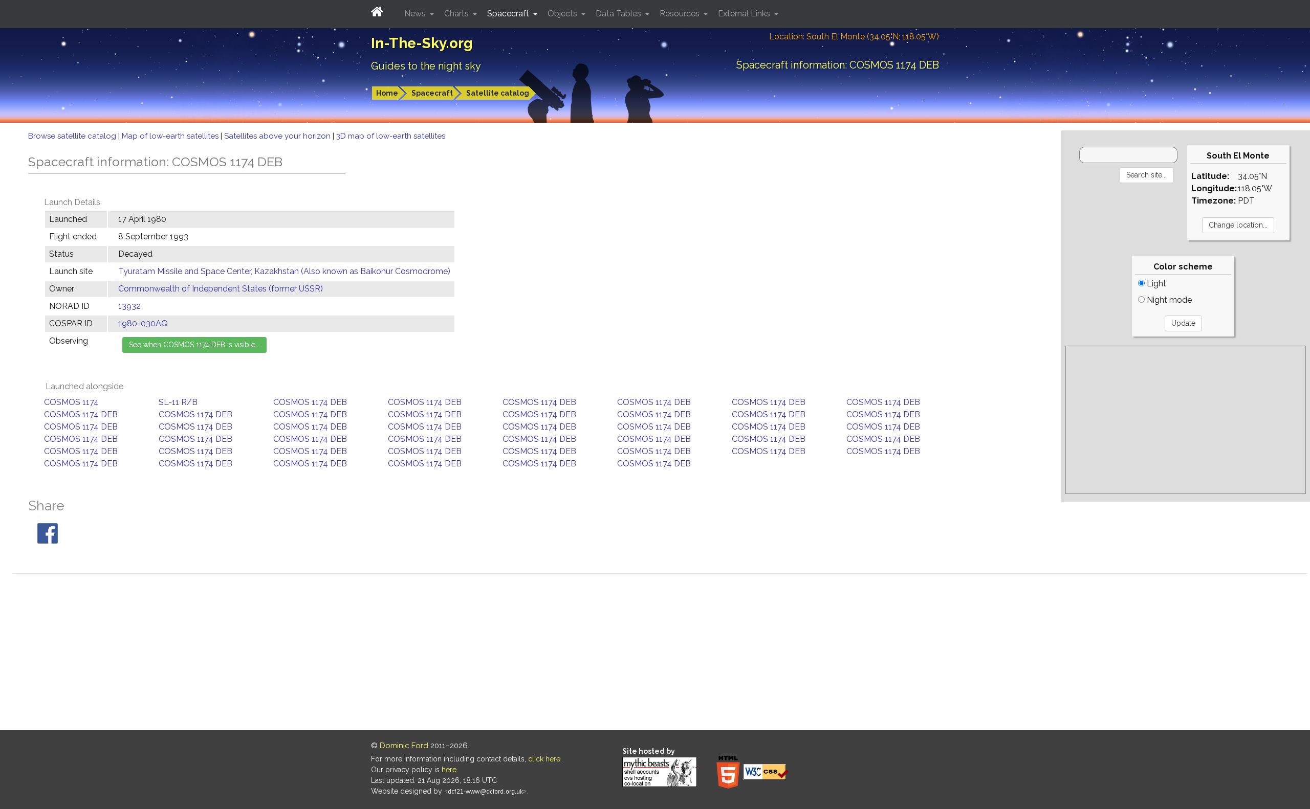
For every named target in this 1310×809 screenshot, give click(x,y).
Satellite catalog (497, 93)
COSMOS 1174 (71, 402)
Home (387, 93)
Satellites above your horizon (278, 136)
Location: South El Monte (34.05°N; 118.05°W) (854, 36)
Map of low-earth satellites (171, 136)
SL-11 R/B (178, 402)
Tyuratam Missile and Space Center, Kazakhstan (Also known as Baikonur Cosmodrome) (284, 271)
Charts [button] (457, 13)
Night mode (1168, 300)
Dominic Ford (404, 745)
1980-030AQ (143, 323)
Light (1155, 283)
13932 (129, 306)
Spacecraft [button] (509, 13)
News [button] (416, 13)
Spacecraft (432, 93)
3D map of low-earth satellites (390, 136)
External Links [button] (745, 13)
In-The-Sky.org (422, 43)
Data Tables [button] (619, 13)
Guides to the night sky (426, 66)
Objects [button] (563, 13)
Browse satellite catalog (73, 136)
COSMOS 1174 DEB (310, 402)
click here (544, 759)
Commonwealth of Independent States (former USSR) (220, 289)
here (449, 770)
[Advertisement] (1185, 419)
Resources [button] (681, 13)
